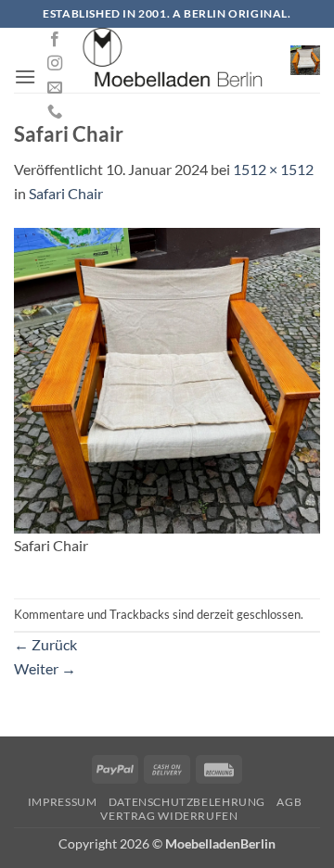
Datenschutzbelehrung (187, 802)
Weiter (45, 668)
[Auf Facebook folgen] (54, 39)
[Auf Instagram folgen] (54, 64)
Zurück (45, 644)
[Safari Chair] (167, 378)
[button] (25, 76)
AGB (289, 802)
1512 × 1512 (273, 169)
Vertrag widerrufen (169, 816)
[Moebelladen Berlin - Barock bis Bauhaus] (173, 60)
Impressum (62, 802)
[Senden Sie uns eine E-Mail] (54, 88)
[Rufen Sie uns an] (54, 112)
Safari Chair (66, 193)
